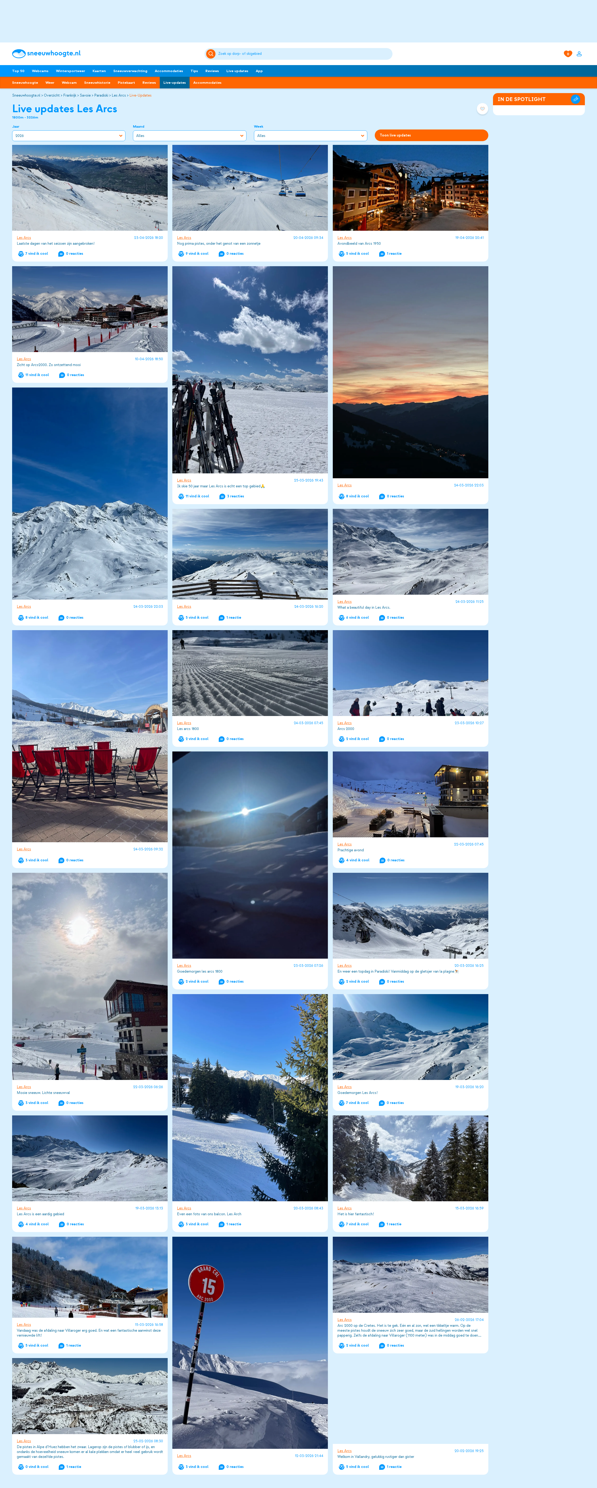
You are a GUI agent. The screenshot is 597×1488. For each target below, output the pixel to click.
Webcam (69, 82)
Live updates (237, 71)
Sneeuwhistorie (97, 82)
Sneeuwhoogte (25, 82)
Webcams (40, 71)
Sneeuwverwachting (130, 71)
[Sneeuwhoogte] (106, 53)
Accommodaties (169, 71)
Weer (49, 82)
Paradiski (101, 95)
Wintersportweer (70, 71)
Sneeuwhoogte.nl (26, 95)
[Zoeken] (304, 53)
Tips (194, 71)
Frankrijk (69, 95)
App (259, 71)
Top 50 (18, 71)
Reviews (212, 71)
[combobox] (304, 53)
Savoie (85, 95)
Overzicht (52, 95)
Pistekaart (126, 82)
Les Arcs (119, 95)
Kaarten (99, 71)
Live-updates (174, 82)
